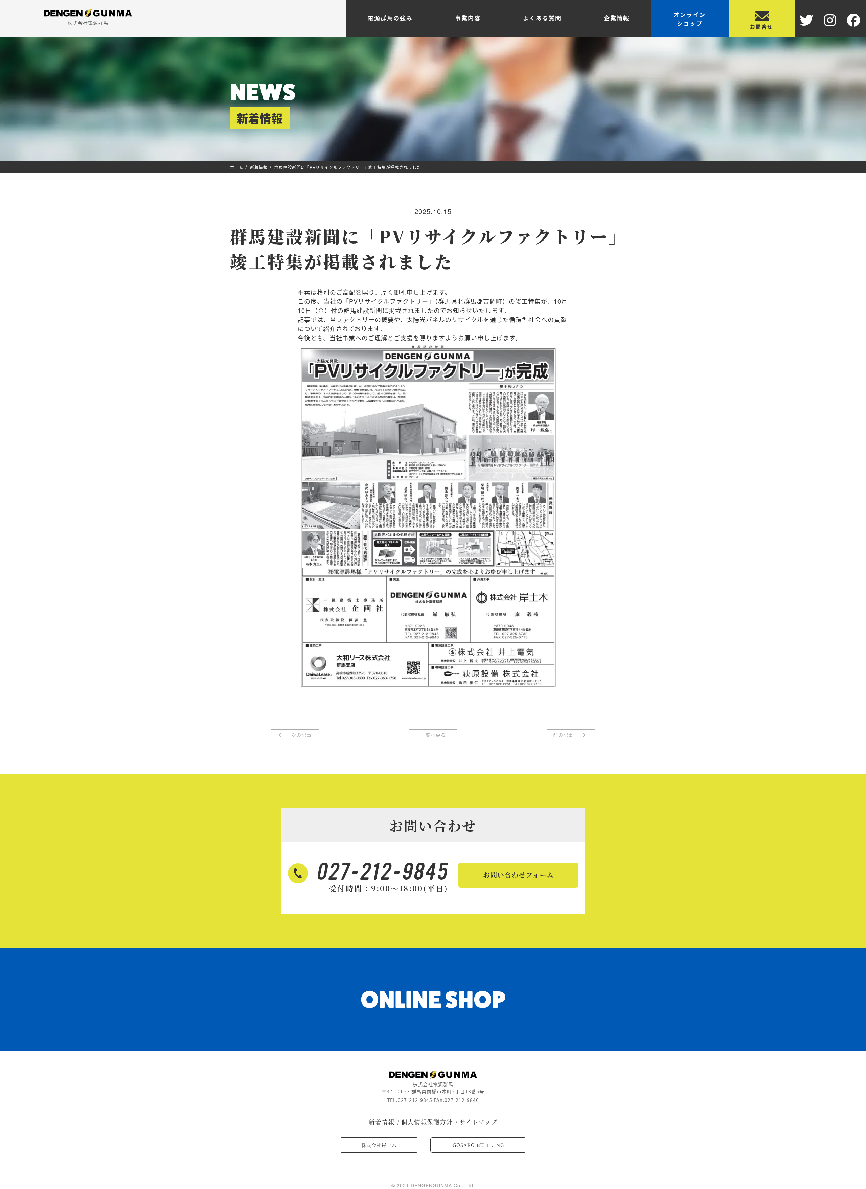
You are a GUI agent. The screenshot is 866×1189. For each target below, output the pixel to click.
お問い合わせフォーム (518, 875)
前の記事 (564, 734)
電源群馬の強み (390, 18)
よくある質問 (542, 18)
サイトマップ (478, 1121)
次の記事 (301, 734)
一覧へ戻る (433, 734)
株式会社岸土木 (379, 1145)
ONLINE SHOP (433, 999)
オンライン (690, 18)
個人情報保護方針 (427, 1121)
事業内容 (468, 18)
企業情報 (617, 18)
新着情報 (381, 1121)
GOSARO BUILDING (478, 1145)
